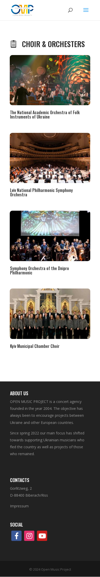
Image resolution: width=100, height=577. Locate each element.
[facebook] (16, 536)
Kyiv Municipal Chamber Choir (34, 346)
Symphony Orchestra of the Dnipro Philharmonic (39, 270)
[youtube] (42, 536)
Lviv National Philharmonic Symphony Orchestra (41, 192)
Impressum (19, 506)
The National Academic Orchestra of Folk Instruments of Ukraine (45, 114)
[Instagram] (29, 536)
